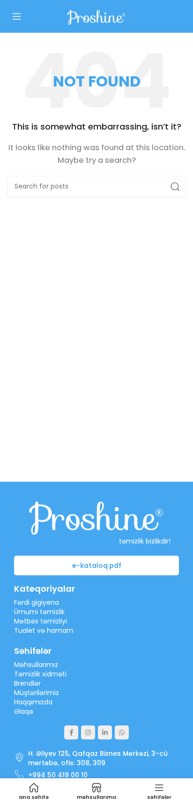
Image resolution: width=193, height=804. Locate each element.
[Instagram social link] (88, 732)
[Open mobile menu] (16, 16)
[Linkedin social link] (105, 732)
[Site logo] (96, 16)
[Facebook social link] (71, 732)
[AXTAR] (175, 186)
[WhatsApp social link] (122, 732)
